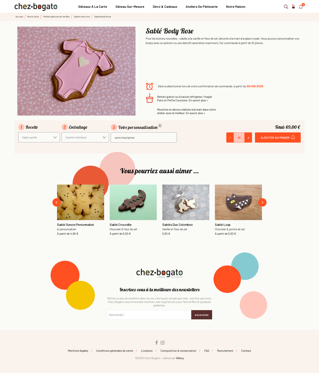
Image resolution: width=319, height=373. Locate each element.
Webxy (180, 358)
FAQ (206, 350)
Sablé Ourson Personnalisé (75, 225)
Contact (246, 350)
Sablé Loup (223, 225)
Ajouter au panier (275, 137)
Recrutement (225, 350)
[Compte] (293, 7)
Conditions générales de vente (114, 350)
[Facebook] (156, 342)
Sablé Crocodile (121, 225)
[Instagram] (162, 342)
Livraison (147, 350)
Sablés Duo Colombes (177, 225)
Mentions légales (78, 350)
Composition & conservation (178, 350)
